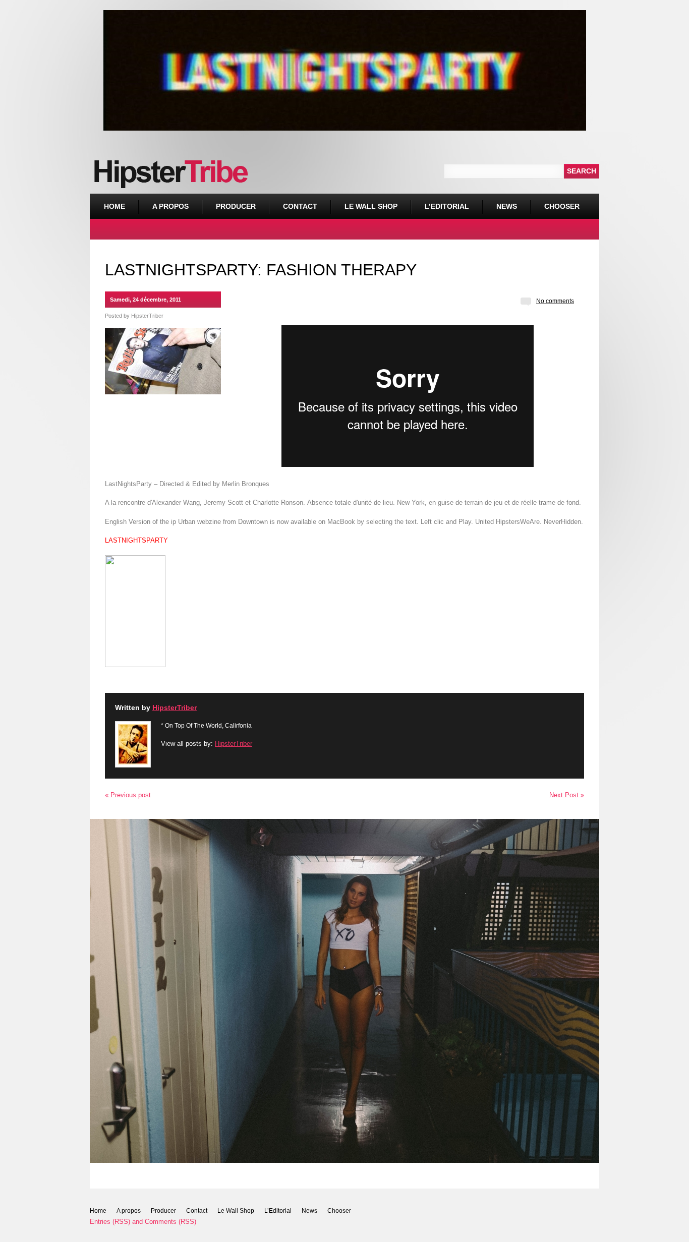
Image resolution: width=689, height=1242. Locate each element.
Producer (236, 206)
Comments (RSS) (170, 1221)
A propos (170, 206)
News (506, 206)
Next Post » (566, 795)
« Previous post (128, 795)
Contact (300, 206)
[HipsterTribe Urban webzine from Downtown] (135, 663)
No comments (555, 301)
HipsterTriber (147, 316)
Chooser (555, 202)
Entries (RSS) (110, 1221)
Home (114, 206)
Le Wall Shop (370, 206)
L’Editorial (447, 206)
